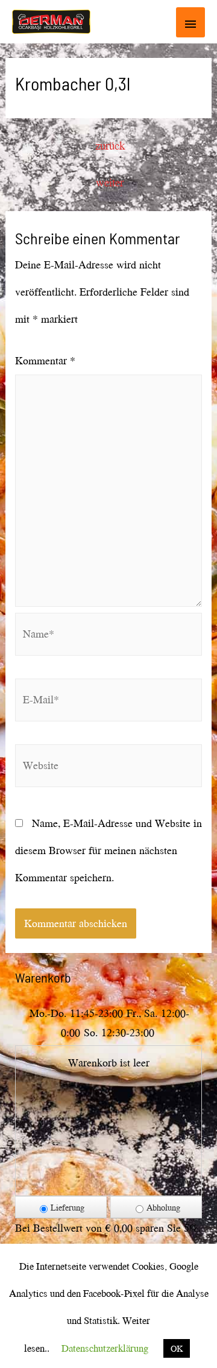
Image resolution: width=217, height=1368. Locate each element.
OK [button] (177, 1348)
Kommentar (45, 360)
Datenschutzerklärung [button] (104, 1347)
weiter (110, 182)
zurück (110, 145)
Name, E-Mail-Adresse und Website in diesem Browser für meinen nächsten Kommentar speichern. (108, 850)
